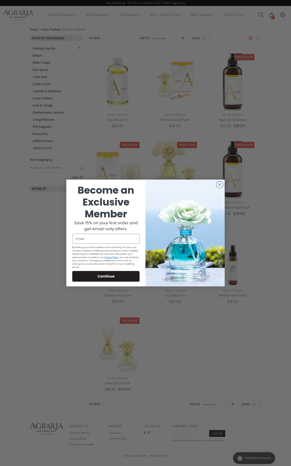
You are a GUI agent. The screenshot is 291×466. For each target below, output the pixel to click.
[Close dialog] (219, 184)
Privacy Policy (112, 257)
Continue (106, 276)
